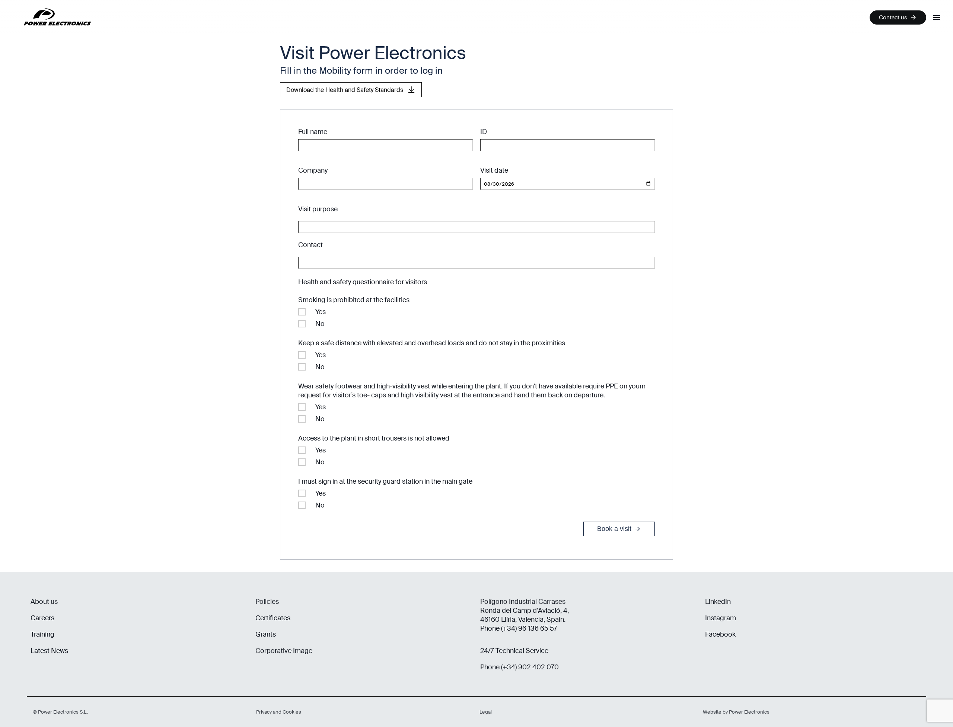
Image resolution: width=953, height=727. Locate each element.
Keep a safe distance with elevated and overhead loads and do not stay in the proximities (431, 343)
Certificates (272, 618)
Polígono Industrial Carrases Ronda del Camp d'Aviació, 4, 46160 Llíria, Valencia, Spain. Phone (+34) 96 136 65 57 (524, 615)
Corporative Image (283, 650)
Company (313, 170)
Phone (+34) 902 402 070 (519, 667)
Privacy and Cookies (278, 712)
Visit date (494, 170)
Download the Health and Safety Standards (344, 90)
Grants (265, 634)
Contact (310, 244)
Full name (312, 131)
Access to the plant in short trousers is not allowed (373, 438)
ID (483, 131)
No (320, 323)
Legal (485, 712)
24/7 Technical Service (514, 650)
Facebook (720, 634)
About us (44, 601)
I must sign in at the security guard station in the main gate (385, 481)
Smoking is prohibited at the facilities (353, 299)
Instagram (720, 618)
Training (42, 634)
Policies (267, 601)
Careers (42, 618)
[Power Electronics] (51, 31)
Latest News (49, 650)
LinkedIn (718, 601)
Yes (320, 311)
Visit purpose (318, 209)
